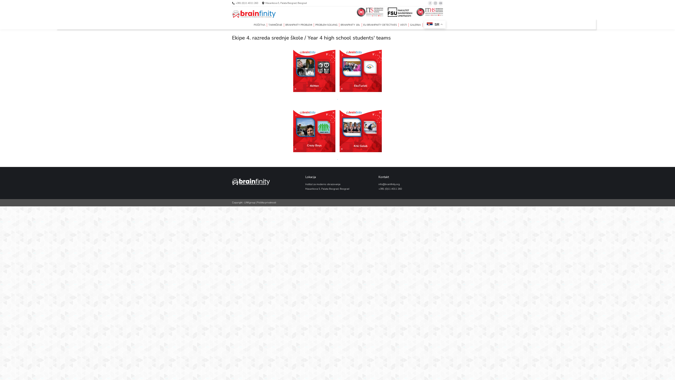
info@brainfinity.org (389, 184)
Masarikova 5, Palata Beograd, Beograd (286, 3)
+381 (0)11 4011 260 (247, 3)
